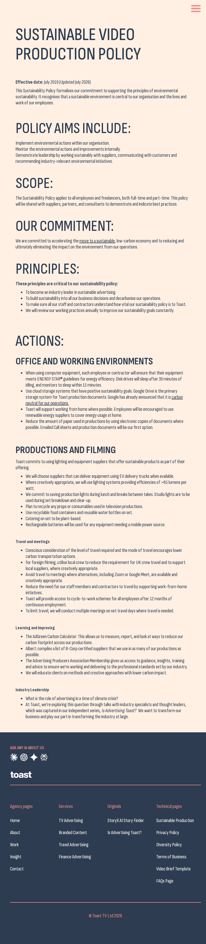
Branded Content (73, 833)
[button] (196, 9)
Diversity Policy (169, 845)
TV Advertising (71, 820)
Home (15, 820)
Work (14, 845)
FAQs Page (164, 881)
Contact (17, 869)
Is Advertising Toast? (125, 833)
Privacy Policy (167, 833)
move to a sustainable (97, 241)
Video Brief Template (173, 869)
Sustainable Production (175, 820)
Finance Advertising (75, 857)
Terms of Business (171, 857)
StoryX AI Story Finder (126, 820)
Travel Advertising (73, 845)
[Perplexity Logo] (44, 757)
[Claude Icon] (14, 757)
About (15, 833)
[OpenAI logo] (24, 757)
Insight (15, 857)
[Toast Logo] (47, 776)
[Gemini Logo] (34, 757)
